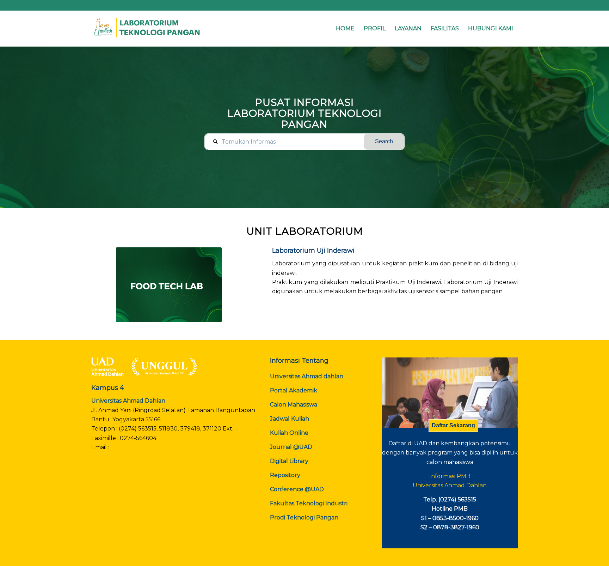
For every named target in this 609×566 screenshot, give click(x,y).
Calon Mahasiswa (293, 404)
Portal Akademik (293, 390)
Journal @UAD (291, 447)
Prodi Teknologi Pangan (304, 517)
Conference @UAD (297, 489)
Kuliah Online (289, 432)
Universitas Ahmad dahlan (306, 376)
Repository (285, 475)
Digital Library (289, 461)
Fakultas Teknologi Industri (308, 503)
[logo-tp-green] (147, 28)
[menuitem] (345, 28)
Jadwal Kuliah (289, 418)
